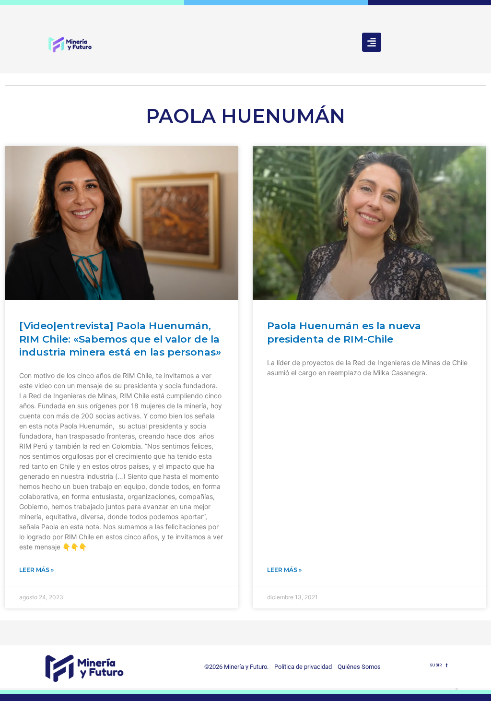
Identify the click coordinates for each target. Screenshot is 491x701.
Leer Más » (36, 569)
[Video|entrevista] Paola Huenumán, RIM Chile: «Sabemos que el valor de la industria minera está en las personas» (120, 339)
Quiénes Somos (359, 666)
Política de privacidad (301, 666)
